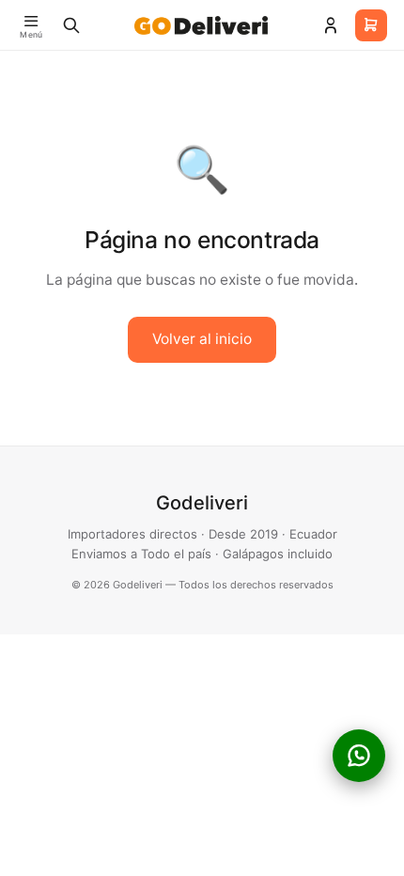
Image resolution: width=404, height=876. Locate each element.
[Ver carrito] (371, 25)
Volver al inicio (202, 339)
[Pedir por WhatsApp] (359, 755)
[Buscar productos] (71, 25)
